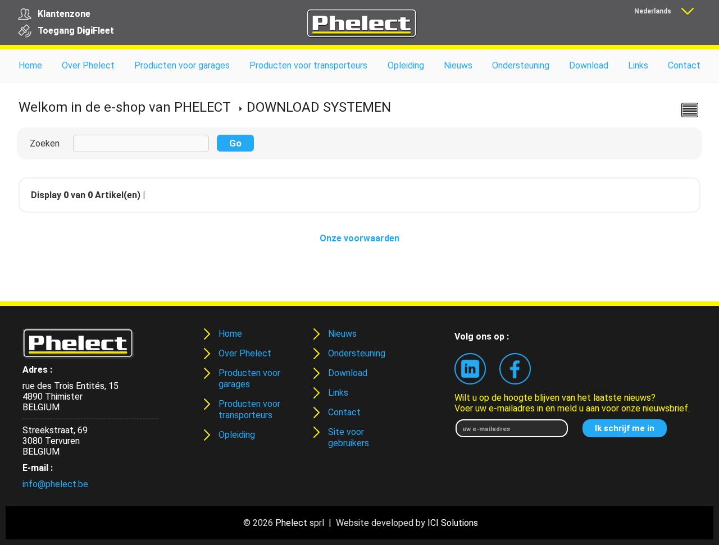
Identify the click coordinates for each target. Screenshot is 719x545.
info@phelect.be (55, 484)
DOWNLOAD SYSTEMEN (319, 107)
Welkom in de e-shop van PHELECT (125, 107)
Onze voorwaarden (359, 238)
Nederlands (652, 11)
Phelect (291, 522)
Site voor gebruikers (348, 437)
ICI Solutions (452, 522)
